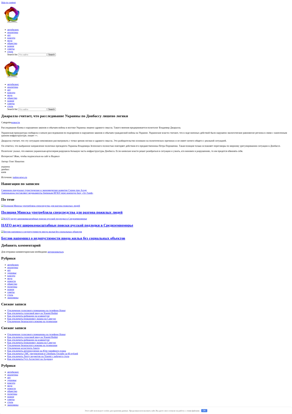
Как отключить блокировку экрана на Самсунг (31, 318)
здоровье (11, 273)
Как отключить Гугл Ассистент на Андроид (30, 359)
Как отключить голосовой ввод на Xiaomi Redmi (32, 313)
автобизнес (13, 29)
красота (11, 38)
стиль (10, 51)
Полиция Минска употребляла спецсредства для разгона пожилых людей (62, 212)
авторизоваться (55, 252)
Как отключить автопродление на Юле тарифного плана (36, 351)
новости (15, 122)
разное (10, 46)
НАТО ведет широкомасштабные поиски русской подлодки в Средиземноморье (67, 225)
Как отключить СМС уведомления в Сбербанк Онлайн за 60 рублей (42, 353)
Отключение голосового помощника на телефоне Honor (36, 310)
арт (9, 35)
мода (9, 40)
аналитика (12, 32)
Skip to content (8, 2)
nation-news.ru (20, 177)
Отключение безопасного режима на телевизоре (32, 321)
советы (11, 49)
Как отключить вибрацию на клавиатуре (28, 316)
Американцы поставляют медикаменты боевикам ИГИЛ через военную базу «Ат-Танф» (47, 193)
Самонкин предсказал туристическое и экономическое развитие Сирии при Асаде (44, 190)
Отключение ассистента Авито (23, 348)
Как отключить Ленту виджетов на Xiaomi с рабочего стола (38, 356)
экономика (12, 297)
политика (12, 286)
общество (12, 43)
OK (204, 410)
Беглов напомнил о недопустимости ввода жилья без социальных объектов (63, 238)
